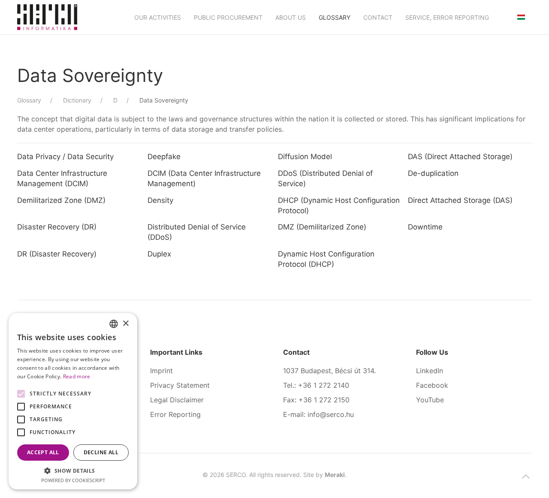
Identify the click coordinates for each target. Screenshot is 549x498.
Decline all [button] (101, 452)
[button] (526, 476)
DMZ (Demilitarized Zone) (322, 227)
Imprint (161, 370)
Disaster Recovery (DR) (57, 227)
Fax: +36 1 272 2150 (316, 399)
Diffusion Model (305, 156)
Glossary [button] (334, 17)
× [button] (125, 323)
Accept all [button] (43, 452)
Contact (377, 17)
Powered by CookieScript (73, 480)
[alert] (73, 401)
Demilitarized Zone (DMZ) (61, 200)
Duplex (159, 254)
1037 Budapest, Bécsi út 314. (329, 370)
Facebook (432, 385)
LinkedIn (429, 370)
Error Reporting (175, 414)
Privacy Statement (180, 385)
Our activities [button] (157, 17)
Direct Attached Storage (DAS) (460, 200)
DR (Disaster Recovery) (57, 254)
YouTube (430, 399)
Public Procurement (228, 17)
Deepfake (164, 156)
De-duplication (433, 173)
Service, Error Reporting (447, 17)
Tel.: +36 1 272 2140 (316, 385)
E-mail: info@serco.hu (318, 414)
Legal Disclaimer (177, 399)
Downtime (425, 227)
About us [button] (290, 17)
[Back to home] (47, 17)
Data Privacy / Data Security (65, 156)
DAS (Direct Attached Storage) (460, 156)
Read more (76, 376)
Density (160, 200)
